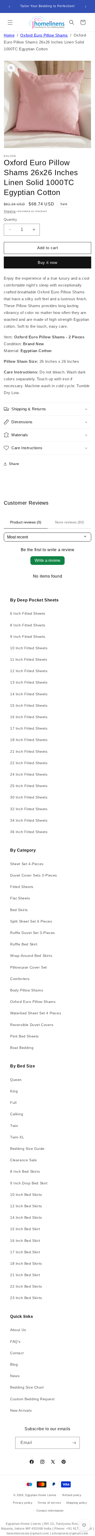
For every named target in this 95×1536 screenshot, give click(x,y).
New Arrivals (21, 1410)
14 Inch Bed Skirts (26, 1217)
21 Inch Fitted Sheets (29, 751)
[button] (10, 22)
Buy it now (48, 262)
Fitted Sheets (21, 887)
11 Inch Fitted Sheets (28, 659)
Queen (16, 1080)
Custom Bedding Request (32, 1399)
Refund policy (71, 1495)
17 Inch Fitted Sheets (29, 728)
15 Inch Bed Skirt (25, 1229)
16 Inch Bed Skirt (25, 1241)
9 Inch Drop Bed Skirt (29, 1183)
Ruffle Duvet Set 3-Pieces (32, 933)
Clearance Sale (23, 1160)
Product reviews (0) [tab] (25, 522)
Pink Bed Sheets (24, 1036)
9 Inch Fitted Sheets (27, 637)
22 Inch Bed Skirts (26, 1286)
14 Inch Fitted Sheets (29, 694)
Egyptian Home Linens (40, 1495)
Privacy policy (23, 1502)
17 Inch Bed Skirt (25, 1252)
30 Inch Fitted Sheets (29, 797)
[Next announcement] (85, 6)
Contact (17, 1353)
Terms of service (49, 1502)
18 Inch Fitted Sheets (29, 740)
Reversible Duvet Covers (31, 1025)
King (14, 1091)
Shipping (10, 211)
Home (9, 35)
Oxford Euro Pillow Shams (44, 35)
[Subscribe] (74, 1443)
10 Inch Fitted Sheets (29, 648)
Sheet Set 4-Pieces (27, 864)
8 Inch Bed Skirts (25, 1171)
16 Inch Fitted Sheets (29, 717)
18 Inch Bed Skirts (26, 1263)
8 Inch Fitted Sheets (27, 625)
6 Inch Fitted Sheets (27, 613)
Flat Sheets (20, 898)
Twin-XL (17, 1137)
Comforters (20, 979)
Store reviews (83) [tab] (69, 522)
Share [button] (14, 464)
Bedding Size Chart (27, 1387)
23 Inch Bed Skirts (26, 1298)
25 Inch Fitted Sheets (29, 786)
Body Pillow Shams (26, 990)
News (15, 1376)
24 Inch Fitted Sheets (29, 774)
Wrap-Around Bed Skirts (31, 956)
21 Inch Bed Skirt (25, 1275)
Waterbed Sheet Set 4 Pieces (35, 1013)
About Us (18, 1330)
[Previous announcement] (9, 6)
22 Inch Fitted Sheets (29, 763)
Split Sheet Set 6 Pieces (31, 921)
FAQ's (15, 1341)
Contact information (50, 1510)
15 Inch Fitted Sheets (29, 705)
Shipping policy (76, 1502)
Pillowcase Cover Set (28, 967)
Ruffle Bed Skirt (23, 944)
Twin (14, 1126)
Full (13, 1103)
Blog (14, 1364)
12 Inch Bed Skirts (26, 1206)
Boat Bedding (21, 1048)
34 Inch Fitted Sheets (29, 820)
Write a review (47, 560)
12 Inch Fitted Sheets (29, 671)
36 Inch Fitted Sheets (29, 832)
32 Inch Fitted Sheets (29, 809)
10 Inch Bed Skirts (26, 1195)
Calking (16, 1114)
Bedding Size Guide (27, 1149)
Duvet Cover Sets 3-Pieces (33, 875)
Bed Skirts (19, 910)
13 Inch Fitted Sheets (29, 682)
